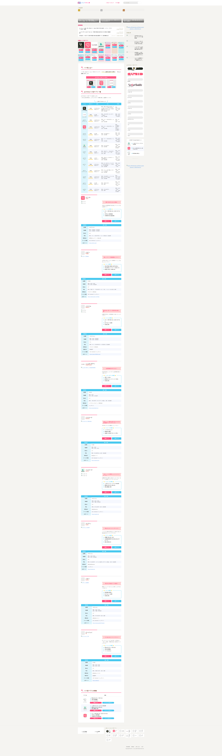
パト (128, 124)
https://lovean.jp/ (91, 569)
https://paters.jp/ (95, 514)
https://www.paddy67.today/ (99, 622)
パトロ (129, 130)
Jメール (129, 75)
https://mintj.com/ (93, 242)
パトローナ (130, 108)
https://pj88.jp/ (96, 680)
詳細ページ (107, 45)
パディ (129, 154)
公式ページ (81, 51)
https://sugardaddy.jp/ (93, 407)
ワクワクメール (130, 119)
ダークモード (143, 3)
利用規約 (132, 746)
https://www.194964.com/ (95, 354)
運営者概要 (128, 746)
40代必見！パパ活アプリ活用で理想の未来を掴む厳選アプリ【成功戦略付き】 (94, 35)
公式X (142, 746)
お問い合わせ (138, 746)
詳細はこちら (96, 702)
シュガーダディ (130, 86)
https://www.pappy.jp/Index (93, 296)
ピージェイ (130, 97)
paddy (129, 81)
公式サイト (108, 702)
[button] (139, 3)
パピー (129, 135)
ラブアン (129, 102)
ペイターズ (130, 92)
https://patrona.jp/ (95, 460)
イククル (129, 113)
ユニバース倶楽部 (131, 70)
